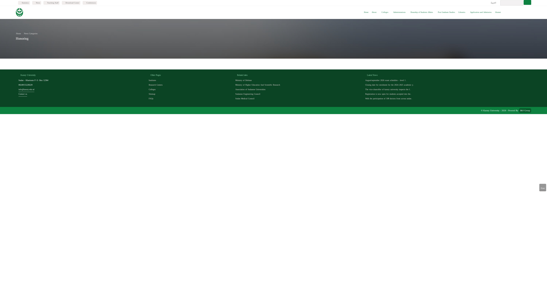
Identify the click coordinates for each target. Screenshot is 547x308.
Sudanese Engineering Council (247, 94)
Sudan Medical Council (244, 99)
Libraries (461, 12)
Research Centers (156, 85)
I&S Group (525, 111)
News (37, 3)
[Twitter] (25, 110)
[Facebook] (18, 110)
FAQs (151, 99)
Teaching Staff (52, 3)
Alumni (498, 12)
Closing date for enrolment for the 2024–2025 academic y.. (389, 85)
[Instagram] (38, 110)
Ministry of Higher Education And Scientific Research (257, 85)
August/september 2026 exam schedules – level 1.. (386, 80)
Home (366, 12)
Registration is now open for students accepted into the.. (388, 94)
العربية (494, 3)
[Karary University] (19, 12)
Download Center (72, 3)
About (374, 12)
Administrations (399, 12)
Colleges (384, 12)
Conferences (91, 3)
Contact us (23, 94)
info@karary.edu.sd (26, 89)
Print (543, 188)
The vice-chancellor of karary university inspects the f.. (388, 89)
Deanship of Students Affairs (422, 12)
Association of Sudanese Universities (250, 89)
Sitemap (152, 94)
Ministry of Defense (243, 80)
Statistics (25, 3)
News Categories (30, 34)
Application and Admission (481, 12)
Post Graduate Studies (446, 12)
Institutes (152, 80)
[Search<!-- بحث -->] (527, 2)
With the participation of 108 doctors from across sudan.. (388, 99)
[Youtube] (31, 110)
